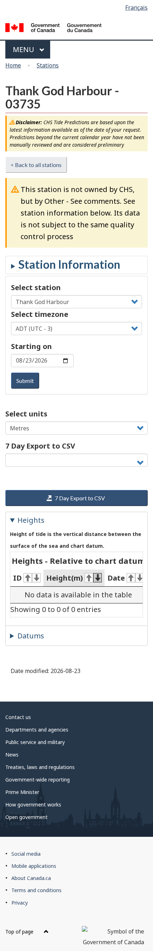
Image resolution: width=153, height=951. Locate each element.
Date (116, 578)
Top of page (20, 931)
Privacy (19, 902)
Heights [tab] (30, 520)
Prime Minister (22, 792)
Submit (25, 380)
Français (136, 7)
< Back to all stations (36, 164)
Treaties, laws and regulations (40, 767)
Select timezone (39, 314)
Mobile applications (33, 866)
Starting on (31, 346)
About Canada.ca (31, 878)
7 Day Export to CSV (40, 446)
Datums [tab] (30, 636)
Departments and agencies (36, 729)
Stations (48, 65)
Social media (26, 853)
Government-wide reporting (37, 779)
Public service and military (35, 742)
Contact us (18, 717)
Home (13, 65)
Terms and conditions (36, 890)
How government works (33, 804)
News (12, 754)
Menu (24, 49)
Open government (26, 817)
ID (17, 578)
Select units (26, 414)
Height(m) (64, 578)
